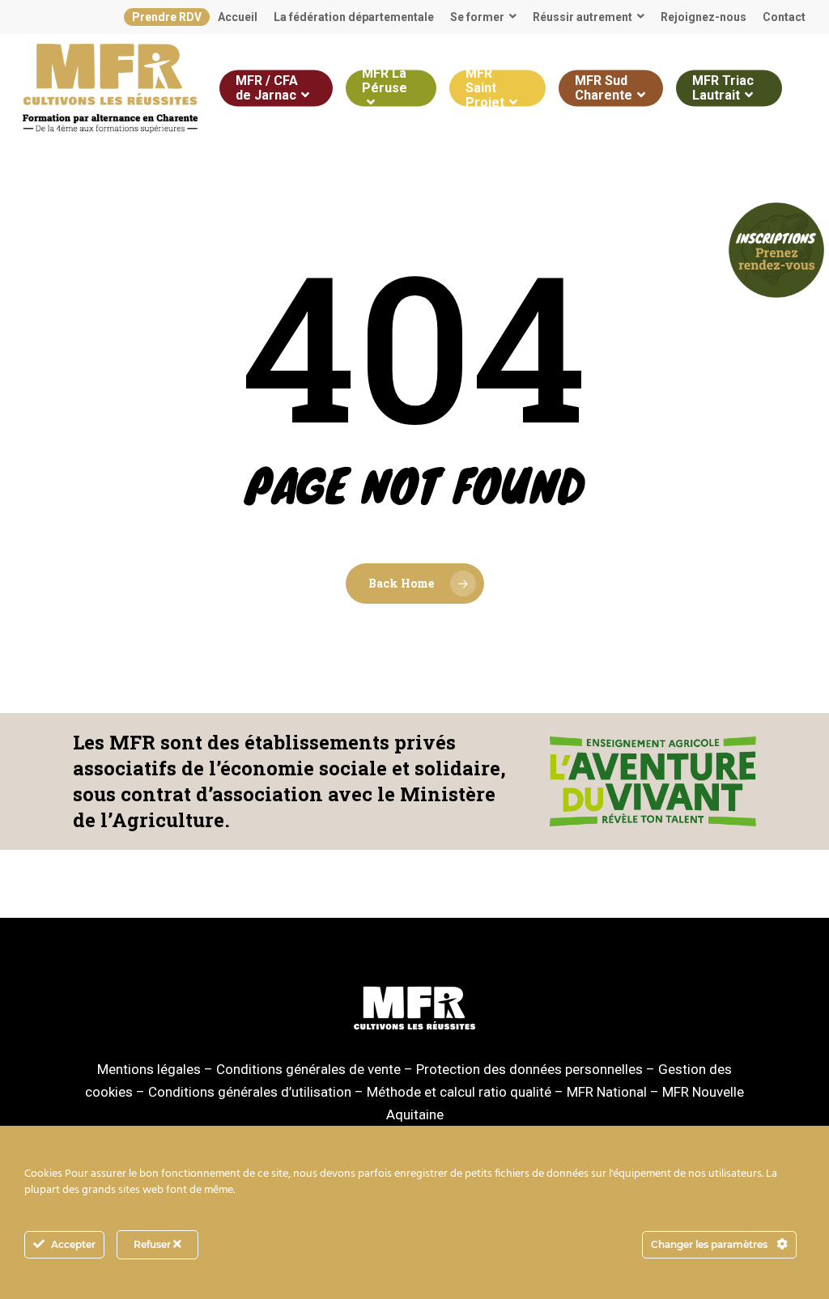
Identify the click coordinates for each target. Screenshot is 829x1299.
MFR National (607, 1092)
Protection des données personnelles (529, 1069)
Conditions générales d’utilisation (249, 1092)
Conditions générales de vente (308, 1069)
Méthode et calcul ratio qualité (459, 1092)
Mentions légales (149, 1069)
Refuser (153, 1244)
